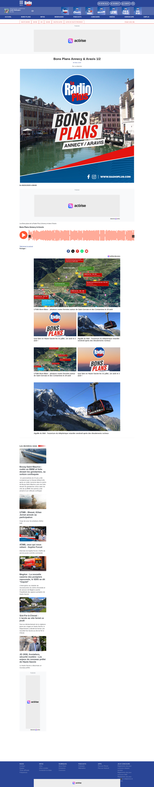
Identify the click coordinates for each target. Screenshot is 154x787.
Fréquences (23, 772)
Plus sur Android (103, 768)
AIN (41, 22)
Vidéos (112, 17)
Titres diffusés (24, 770)
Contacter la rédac (45, 770)
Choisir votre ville (129, 22)
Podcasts (77, 17)
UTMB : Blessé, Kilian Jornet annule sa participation (31, 514)
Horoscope (129, 17)
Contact (22, 766)
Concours (95, 17)
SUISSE (48, 22)
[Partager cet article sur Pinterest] (77, 252)
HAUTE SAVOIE (25, 22)
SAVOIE (35, 22)
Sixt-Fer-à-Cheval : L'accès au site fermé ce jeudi (32, 618)
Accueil (8, 17)
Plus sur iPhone (103, 766)
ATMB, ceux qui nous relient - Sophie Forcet (31, 545)
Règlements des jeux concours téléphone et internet (125, 779)
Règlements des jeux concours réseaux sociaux (124, 768)
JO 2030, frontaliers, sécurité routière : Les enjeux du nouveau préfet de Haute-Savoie (33, 658)
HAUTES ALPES (57, 22)
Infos (42, 17)
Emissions (62, 768)
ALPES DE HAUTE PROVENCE (74, 22)
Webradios (59, 17)
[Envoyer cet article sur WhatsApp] (81, 252)
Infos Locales (43, 768)
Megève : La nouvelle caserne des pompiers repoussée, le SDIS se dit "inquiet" (32, 578)
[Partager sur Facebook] (68, 252)
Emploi (146, 17)
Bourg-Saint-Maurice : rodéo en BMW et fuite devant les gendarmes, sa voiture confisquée (32, 470)
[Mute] (32, 11)
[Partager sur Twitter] (72, 252)
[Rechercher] (133, 3)
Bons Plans (26, 17)
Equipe (22, 768)
